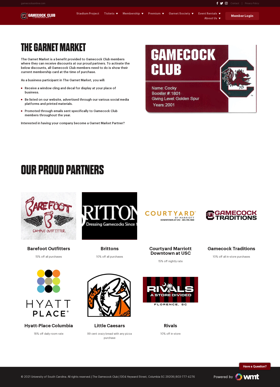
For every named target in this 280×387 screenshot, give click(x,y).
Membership (131, 13)
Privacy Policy (252, 3)
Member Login (242, 16)
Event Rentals (207, 13)
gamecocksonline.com (33, 3)
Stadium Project (87, 13)
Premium (154, 13)
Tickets (109, 13)
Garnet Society (179, 13)
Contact (234, 3)
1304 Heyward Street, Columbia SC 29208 (147, 377)
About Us (210, 18)
